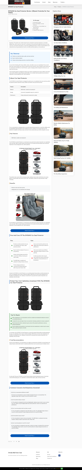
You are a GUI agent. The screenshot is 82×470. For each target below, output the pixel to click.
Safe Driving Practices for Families (62, 158)
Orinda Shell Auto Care (15, 453)
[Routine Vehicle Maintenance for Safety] (63, 115)
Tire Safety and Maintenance (61, 107)
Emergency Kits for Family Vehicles (62, 27)
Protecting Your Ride (37, 22)
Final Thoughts (35, 28)
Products (63, 2)
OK (61, 468)
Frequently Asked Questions (38, 30)
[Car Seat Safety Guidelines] (63, 35)
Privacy (48, 454)
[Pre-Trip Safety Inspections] (63, 166)
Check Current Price (29, 38)
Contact (44, 2)
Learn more (58, 468)
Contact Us (49, 458)
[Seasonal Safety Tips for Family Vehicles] (63, 133)
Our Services (37, 2)
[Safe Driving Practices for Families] (63, 150)
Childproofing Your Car (59, 76)
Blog (37, 458)
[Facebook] (59, 455)
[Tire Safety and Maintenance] (63, 99)
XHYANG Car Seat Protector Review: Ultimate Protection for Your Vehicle (29, 12)
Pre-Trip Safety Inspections (60, 174)
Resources (55, 2)
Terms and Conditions (51, 456)
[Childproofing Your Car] (63, 68)
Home (49, 2)
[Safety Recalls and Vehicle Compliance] (63, 51)
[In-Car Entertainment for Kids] (63, 84)
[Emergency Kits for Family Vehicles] (63, 19)
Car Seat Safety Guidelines (60, 43)
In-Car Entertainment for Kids (61, 92)
